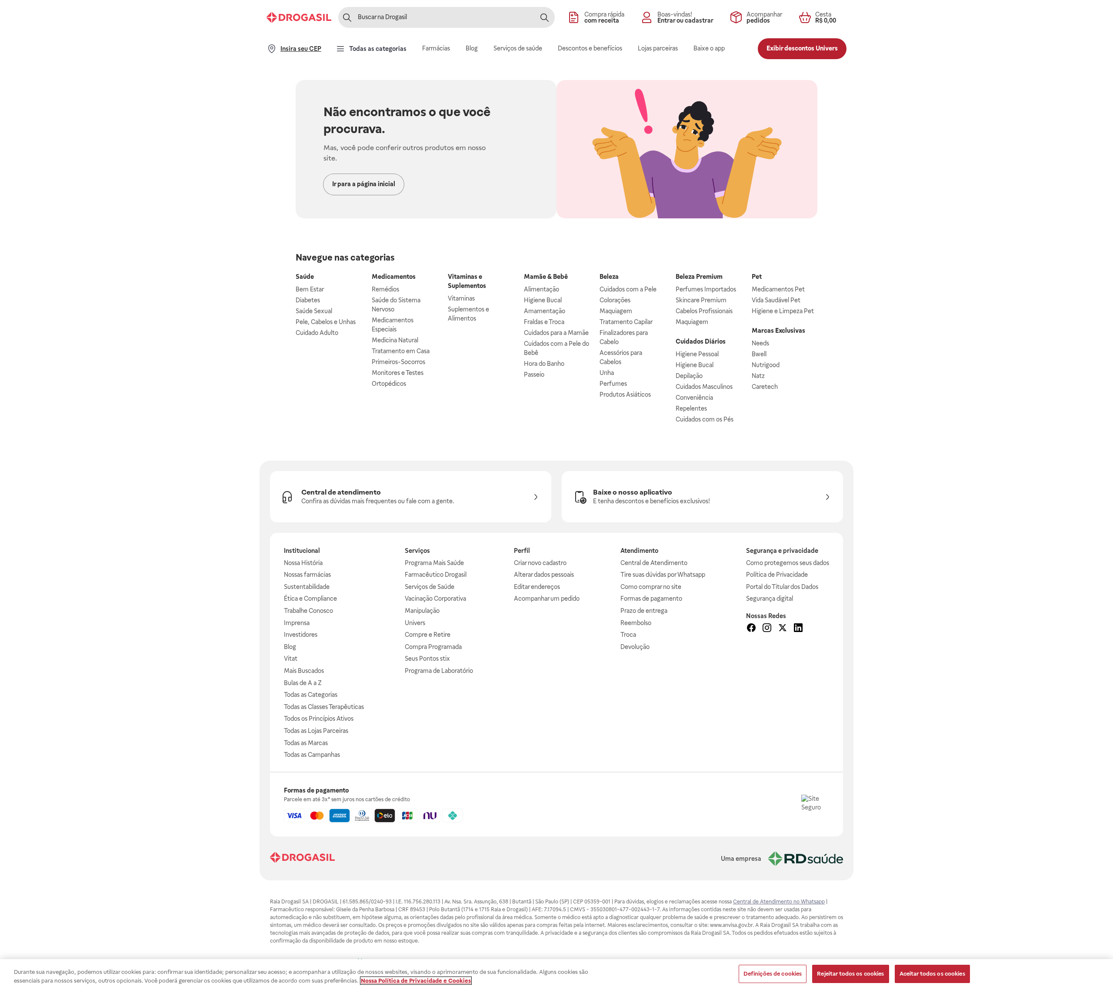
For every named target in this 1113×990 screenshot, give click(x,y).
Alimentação (541, 289)
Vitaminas (461, 298)
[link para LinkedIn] (798, 628)
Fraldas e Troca (544, 321)
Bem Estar (310, 289)
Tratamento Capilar (626, 321)
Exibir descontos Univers (802, 48)
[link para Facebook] (751, 628)
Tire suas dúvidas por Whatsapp (662, 574)
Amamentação (544, 311)
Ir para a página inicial (363, 184)
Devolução (635, 646)
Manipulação (422, 610)
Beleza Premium (699, 276)
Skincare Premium (701, 300)
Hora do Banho (544, 363)
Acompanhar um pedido (547, 598)
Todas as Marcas (306, 742)
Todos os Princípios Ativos (318, 718)
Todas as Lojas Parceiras (316, 730)
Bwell (759, 354)
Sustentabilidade (307, 586)
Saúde (305, 276)
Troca (628, 634)
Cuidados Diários (701, 341)
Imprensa (297, 622)
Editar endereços (537, 586)
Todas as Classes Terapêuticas (324, 706)
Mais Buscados (304, 670)
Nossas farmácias (307, 574)
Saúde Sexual (314, 311)
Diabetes (308, 300)
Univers (415, 622)
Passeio (534, 374)
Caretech (765, 386)
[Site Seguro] (815, 809)
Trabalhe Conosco (308, 610)
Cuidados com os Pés (704, 419)
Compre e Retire (427, 634)
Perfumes (613, 383)
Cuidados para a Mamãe (556, 332)
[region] (556, 974)
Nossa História (303, 562)
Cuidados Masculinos (704, 386)
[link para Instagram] (767, 628)
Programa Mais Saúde (434, 562)
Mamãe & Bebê (546, 276)
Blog (290, 646)
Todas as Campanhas (312, 754)
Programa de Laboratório (439, 670)
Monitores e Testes (397, 372)
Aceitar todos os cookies (932, 973)
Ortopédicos (389, 383)
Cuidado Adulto (317, 332)
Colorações (615, 300)
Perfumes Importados (706, 289)
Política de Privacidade (777, 574)
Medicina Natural (395, 340)
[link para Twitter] (782, 628)
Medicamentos (394, 276)
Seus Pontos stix (427, 658)
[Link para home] (302, 858)
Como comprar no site (650, 586)
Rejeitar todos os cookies (850, 973)
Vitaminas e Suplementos (467, 281)
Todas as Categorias (310, 694)
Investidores (300, 634)
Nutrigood (766, 364)
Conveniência (694, 397)
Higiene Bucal (543, 300)
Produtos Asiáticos (625, 394)
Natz (758, 375)
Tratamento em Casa (401, 351)
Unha (607, 372)
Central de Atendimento (653, 562)
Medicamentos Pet (778, 289)
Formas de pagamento (651, 598)
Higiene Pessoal (697, 354)
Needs (760, 343)
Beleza (609, 276)
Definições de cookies (772, 973)
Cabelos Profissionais (704, 311)
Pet (757, 276)
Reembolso (635, 622)
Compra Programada (433, 646)
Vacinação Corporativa (435, 598)
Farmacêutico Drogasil (436, 574)
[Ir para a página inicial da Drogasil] (299, 17)
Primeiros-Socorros (398, 361)
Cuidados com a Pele (628, 289)
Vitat (290, 658)
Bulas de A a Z (303, 682)
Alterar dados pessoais (544, 574)
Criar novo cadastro (540, 562)
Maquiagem (616, 311)
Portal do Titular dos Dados (782, 586)
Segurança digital (769, 598)
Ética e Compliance (310, 598)
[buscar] (544, 17)
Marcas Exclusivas (778, 330)
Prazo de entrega (643, 610)
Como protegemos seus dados (787, 562)
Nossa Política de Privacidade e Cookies (416, 980)
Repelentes (691, 408)
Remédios (385, 289)
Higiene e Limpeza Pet (783, 311)
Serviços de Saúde (429, 586)
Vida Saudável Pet (776, 300)
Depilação (689, 375)
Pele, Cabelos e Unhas (326, 321)
